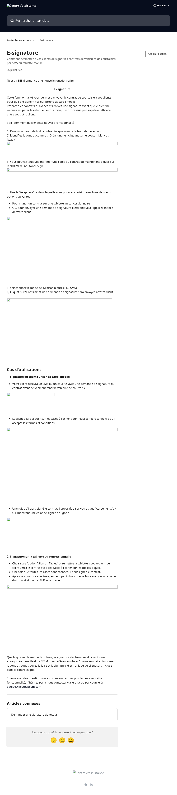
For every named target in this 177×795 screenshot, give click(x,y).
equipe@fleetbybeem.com (24, 687)
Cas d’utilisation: (157, 53)
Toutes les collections (19, 40)
